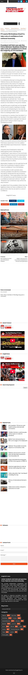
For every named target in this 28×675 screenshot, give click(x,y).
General (4, 629)
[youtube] (24, 1)
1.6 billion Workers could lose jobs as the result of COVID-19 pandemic (17, 434)
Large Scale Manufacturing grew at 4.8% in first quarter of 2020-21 (17, 460)
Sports (3, 626)
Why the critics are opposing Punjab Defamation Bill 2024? (11, 249)
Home (2, 28)
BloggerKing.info (19, 670)
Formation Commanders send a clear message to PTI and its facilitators (12, 235)
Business (4, 623)
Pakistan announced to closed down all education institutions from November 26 (16, 454)
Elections (7, 28)
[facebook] (19, 1)
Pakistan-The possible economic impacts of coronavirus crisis (17, 446)
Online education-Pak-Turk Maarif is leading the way (17, 474)
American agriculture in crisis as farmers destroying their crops (17, 467)
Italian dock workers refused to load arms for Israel (17, 487)
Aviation (12, 632)
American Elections (15, 629)
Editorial (12, 626)
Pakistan (2, 30)
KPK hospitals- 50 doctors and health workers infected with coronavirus (16, 427)
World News (4, 618)
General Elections (15, 28)
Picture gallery (5, 634)
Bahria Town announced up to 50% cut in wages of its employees (17, 439)
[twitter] (21, 1)
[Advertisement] (14, 276)
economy (14, 623)
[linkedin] (26, 1)
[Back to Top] (14, 673)
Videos (20, 626)
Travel (3, 632)
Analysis (4, 213)
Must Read (23, 28)
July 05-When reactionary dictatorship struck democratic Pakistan (12, 221)
